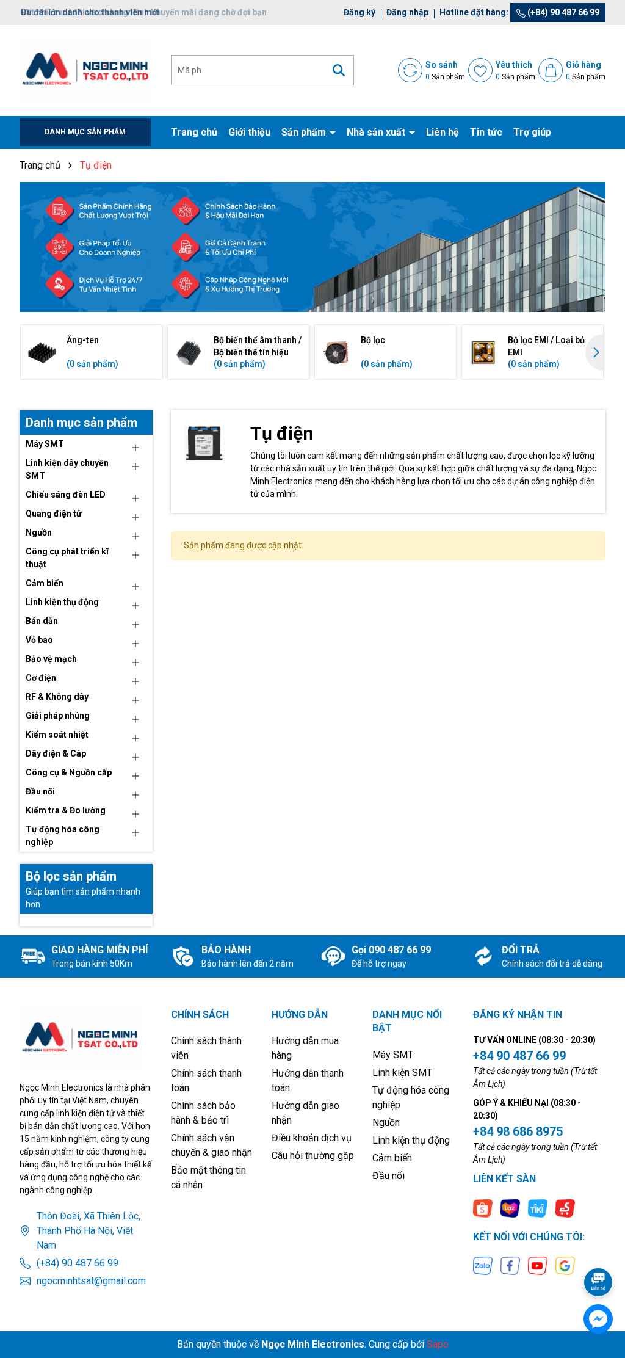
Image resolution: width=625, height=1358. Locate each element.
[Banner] (312, 247)
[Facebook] (510, 1265)
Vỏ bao (39, 640)
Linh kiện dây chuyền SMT (67, 469)
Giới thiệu (249, 132)
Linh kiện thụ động (62, 602)
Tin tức (486, 132)
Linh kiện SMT (402, 1072)
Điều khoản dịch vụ (312, 1138)
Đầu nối (40, 791)
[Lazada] (510, 1207)
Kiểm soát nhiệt (57, 734)
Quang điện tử (54, 513)
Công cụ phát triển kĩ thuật (67, 557)
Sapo (438, 1344)
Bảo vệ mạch (51, 659)
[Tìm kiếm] (339, 70)
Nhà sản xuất (377, 132)
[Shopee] (483, 1207)
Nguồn (39, 532)
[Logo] (86, 69)
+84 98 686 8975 (518, 1131)
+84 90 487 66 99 (519, 1055)
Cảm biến (44, 583)
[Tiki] (537, 1207)
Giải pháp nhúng (58, 716)
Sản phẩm (304, 132)
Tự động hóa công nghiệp (62, 835)
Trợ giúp (532, 132)
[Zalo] (483, 1265)
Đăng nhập (407, 12)
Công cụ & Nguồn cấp (69, 772)
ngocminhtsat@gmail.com (91, 1281)
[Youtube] (537, 1265)
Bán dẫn (42, 621)
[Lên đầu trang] (599, 1248)
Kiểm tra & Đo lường (66, 810)
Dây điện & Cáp (56, 753)
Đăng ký (359, 12)
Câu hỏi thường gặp (313, 1155)
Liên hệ (442, 132)
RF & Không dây (57, 697)
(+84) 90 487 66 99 (562, 12)
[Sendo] (565, 1207)
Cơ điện (41, 678)
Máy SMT (45, 444)
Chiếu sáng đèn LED (66, 494)
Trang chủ (194, 132)
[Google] (565, 1265)
